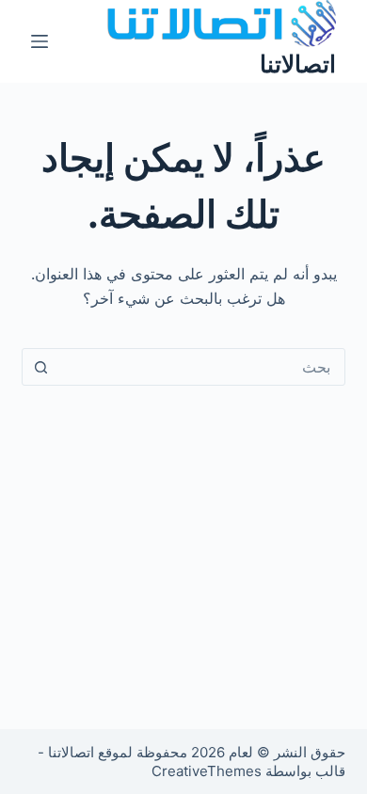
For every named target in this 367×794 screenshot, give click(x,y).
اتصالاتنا (298, 64)
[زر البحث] (40, 367)
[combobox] (200, 367)
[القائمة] (39, 41)
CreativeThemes (207, 771)
